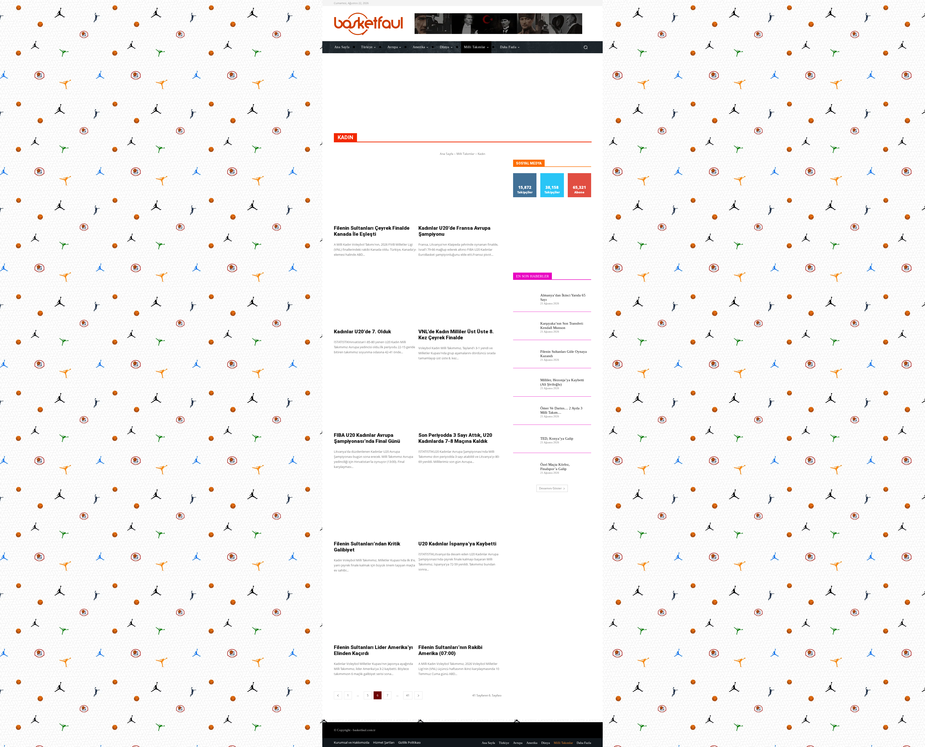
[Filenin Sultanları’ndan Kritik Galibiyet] (375, 506)
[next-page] (418, 695)
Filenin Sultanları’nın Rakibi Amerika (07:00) (450, 650)
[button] (585, 47)
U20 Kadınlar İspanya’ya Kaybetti (457, 544)
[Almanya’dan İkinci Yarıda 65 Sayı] (524, 297)
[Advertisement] (462, 99)
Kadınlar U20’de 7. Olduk (362, 331)
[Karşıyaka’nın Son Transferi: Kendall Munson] (524, 326)
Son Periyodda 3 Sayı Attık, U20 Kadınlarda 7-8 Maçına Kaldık (455, 438)
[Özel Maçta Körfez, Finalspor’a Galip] (524, 467)
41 (408, 695)
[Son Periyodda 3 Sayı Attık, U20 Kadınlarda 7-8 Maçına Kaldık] (460, 398)
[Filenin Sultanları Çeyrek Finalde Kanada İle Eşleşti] (375, 191)
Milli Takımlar (465, 154)
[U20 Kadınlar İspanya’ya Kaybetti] (460, 506)
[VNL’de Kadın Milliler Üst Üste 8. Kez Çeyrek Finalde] (460, 294)
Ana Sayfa (446, 154)
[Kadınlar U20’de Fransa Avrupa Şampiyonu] (460, 191)
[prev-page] (338, 695)
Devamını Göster (550, 488)
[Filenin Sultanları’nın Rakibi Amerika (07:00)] (460, 610)
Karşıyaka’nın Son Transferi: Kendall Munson (561, 325)
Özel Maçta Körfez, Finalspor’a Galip (555, 467)
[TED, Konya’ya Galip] (524, 439)
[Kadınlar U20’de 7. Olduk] (375, 294)
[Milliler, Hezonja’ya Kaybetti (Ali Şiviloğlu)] (524, 382)
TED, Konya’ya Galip (556, 438)
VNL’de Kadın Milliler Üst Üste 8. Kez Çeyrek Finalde (456, 335)
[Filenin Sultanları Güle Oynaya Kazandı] (524, 354)
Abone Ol (579, 175)
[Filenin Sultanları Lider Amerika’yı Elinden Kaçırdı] (375, 610)
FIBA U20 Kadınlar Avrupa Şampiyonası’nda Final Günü (367, 438)
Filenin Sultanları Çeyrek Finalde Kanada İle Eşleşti (372, 231)
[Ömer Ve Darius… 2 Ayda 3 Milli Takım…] (524, 410)
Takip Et (525, 175)
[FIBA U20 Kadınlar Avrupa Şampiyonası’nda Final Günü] (375, 398)
